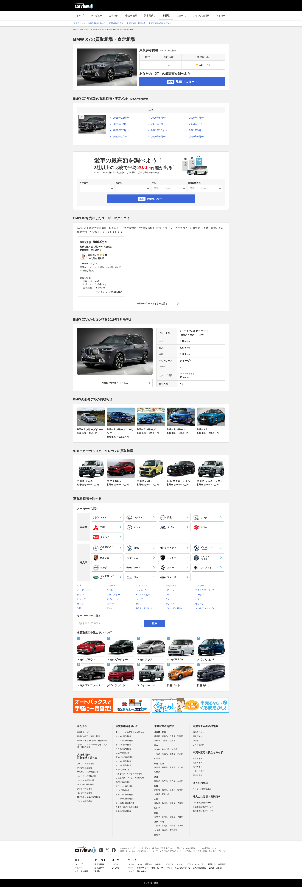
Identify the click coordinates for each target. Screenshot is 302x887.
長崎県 (172, 825)
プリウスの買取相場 (85, 764)
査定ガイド (197, 758)
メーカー (84, 182)
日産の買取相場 (122, 753)
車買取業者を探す (115, 23)
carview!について (135, 864)
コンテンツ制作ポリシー (138, 868)
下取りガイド (198, 771)
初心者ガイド (198, 732)
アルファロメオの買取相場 (127, 807)
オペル (80, 603)
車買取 (166, 15)
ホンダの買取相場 (123, 745)
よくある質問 (198, 745)
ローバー (111, 603)
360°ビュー (96, 15)
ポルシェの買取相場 (124, 794)
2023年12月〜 (197, 124)
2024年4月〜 (158, 124)
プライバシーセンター (196, 864)
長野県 (165, 767)
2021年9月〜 (196, 130)
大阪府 (157, 790)
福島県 (172, 740)
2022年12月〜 (121, 130)
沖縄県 (157, 835)
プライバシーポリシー (174, 864)
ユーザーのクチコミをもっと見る (151, 303)
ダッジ (80, 594)
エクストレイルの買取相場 (88, 797)
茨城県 (165, 754)
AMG (168, 594)
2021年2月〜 (120, 136)
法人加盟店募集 (199, 868)
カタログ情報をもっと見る (115, 383)
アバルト (111, 608)
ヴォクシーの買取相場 (86, 776)
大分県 (157, 830)
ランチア (170, 603)
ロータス (199, 594)
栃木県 (172, 754)
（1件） (207, 65)
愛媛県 (172, 817)
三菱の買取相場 (122, 769)
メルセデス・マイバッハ (207, 608)
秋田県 (157, 740)
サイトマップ (167, 868)
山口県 (157, 808)
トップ (80, 15)
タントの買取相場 (84, 789)
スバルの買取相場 (123, 765)
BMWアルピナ (143, 594)
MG (138, 603)
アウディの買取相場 (124, 786)
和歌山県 (166, 794)
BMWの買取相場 (123, 782)
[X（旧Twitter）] (107, 850)
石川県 (180, 767)
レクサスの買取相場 (124, 740)
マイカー (220, 15)
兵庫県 (165, 790)
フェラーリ (200, 585)
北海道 (157, 736)
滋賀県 (180, 790)
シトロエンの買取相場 (125, 803)
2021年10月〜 (159, 130)
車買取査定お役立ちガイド (160, 23)
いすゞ (80, 585)
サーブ (139, 599)
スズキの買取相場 (123, 749)
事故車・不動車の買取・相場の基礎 (92, 740)
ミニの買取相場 (122, 790)
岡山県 (172, 803)
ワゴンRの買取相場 (85, 784)
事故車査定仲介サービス (203, 807)
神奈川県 (166, 749)
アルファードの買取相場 (87, 772)
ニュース (181, 15)
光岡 (79, 608)
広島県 (180, 803)
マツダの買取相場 (123, 761)
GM (167, 599)
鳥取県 (157, 803)
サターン (199, 603)
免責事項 (222, 864)
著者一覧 (155, 868)
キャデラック (83, 590)
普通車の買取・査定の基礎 (88, 736)
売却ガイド (197, 767)
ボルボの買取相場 (123, 811)
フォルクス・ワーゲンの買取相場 (130, 778)
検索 (154, 623)
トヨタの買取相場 (123, 736)
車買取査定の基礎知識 (136, 23)
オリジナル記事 (201, 15)
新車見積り (150, 15)
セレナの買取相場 (84, 793)
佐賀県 (165, 825)
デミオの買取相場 (84, 801)
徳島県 (157, 817)
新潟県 (157, 767)
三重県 (180, 781)
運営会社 (149, 864)
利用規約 (211, 864)
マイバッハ (112, 599)
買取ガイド (197, 763)
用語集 (196, 740)
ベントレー (171, 590)
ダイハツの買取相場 (124, 757)
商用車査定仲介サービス (203, 811)
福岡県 (157, 825)
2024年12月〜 (121, 124)
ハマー (198, 599)
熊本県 (180, 825)
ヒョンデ (81, 599)
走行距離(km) (194, 182)
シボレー (111, 590)
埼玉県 (174, 749)
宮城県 (180, 736)
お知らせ (159, 864)
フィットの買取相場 (85, 780)
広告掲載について (182, 868)
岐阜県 (165, 781)
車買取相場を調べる (96, 23)
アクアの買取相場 (84, 768)
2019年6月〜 (196, 136)
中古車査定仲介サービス (203, 802)
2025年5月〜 (158, 117)
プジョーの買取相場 (124, 799)
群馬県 (180, 754)
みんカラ (116, 868)
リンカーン (141, 590)
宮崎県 (165, 830)
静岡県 (172, 781)
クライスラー (113, 594)
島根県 (165, 803)
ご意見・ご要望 (215, 868)
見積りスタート (183, 81)
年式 (154, 182)
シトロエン (141, 585)
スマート (111, 585)
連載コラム (197, 775)
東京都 (157, 749)
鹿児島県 (173, 830)
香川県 (165, 817)
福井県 (157, 772)
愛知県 (157, 781)
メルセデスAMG (174, 608)
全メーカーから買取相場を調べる (130, 732)
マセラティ (171, 585)
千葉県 (157, 754)
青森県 (165, 736)
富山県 (172, 767)
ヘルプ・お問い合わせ (202, 789)
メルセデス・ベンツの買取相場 (129, 774)
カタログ (113, 15)
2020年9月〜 (158, 136)
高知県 (180, 817)
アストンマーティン (205, 590)
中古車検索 (131, 15)
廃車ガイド (197, 736)
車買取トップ (79, 23)
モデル (119, 182)
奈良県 (157, 794)
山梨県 (157, 758)
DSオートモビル (144, 608)
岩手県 (172, 736)
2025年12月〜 (121, 117)
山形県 (165, 740)
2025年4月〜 (196, 117)
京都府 (172, 790)
